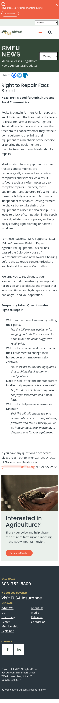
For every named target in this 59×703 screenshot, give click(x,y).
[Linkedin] (25, 75)
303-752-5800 (16, 584)
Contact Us (38, 622)
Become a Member (19, 553)
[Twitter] (19, 75)
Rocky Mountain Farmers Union (18, 672)
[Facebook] (13, 75)
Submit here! (10, 13)
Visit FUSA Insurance (21, 598)
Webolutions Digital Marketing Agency (25, 689)
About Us (37, 608)
